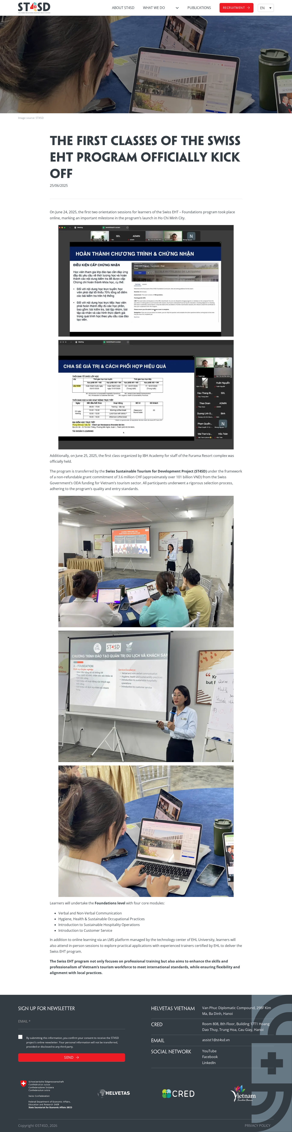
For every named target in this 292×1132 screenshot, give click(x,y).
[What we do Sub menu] (177, 8)
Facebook (210, 1056)
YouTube (209, 1051)
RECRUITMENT (234, 8)
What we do (154, 7)
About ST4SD (123, 7)
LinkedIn (209, 1062)
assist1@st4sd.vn (216, 1040)
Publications (199, 7)
